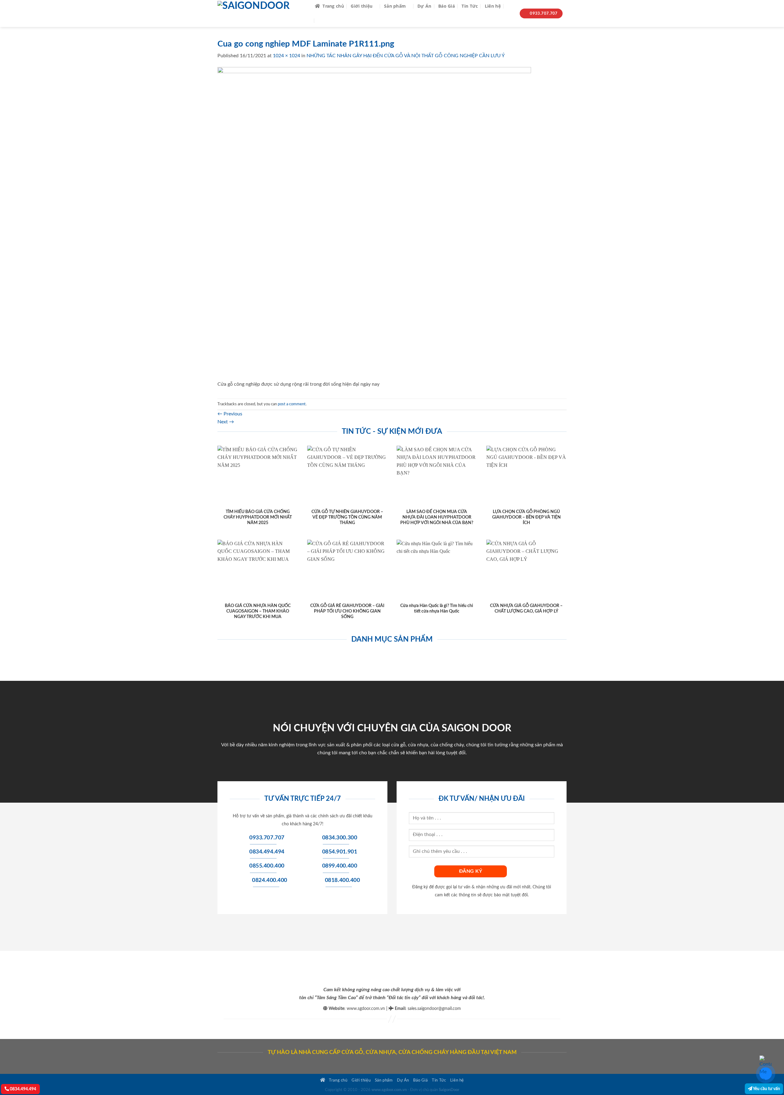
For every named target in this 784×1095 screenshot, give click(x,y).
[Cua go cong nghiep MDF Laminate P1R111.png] (374, 223)
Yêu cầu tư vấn (766, 1088)
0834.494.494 (22, 1089)
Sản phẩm (395, 6)
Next (225, 421)
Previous (229, 413)
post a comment (292, 404)
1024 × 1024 (286, 55)
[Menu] (322, 21)
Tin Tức (470, 6)
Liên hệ (493, 6)
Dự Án (424, 6)
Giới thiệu (361, 6)
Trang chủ (333, 6)
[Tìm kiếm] (510, 6)
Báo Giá (446, 6)
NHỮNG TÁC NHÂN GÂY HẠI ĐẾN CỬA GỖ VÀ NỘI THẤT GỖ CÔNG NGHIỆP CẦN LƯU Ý (406, 55)
